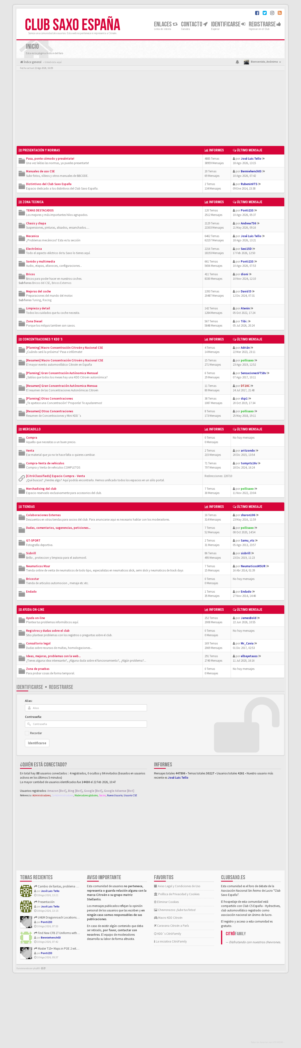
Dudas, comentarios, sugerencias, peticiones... (58, 528)
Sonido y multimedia (40, 261)
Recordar (36, 733)
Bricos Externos (61, 283)
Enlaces (163, 24)
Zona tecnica (33, 202)
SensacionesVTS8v (253, 373)
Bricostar (32, 579)
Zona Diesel (34, 321)
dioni (244, 274)
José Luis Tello (251, 159)
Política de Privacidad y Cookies (178, 894)
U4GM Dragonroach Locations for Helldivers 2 (66, 917)
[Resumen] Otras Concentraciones (49, 411)
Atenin (245, 308)
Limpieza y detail (38, 308)
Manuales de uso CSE (40, 171)
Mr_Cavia (247, 643)
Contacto (192, 24)
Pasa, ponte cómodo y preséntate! (50, 159)
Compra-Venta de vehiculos (45, 463)
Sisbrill (31, 553)
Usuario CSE (130, 795)
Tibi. (244, 321)
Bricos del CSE (41, 283)
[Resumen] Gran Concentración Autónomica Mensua (61, 386)
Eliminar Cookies (167, 902)
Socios (102, 795)
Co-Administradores (62, 795)
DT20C (245, 386)
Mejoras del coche (38, 291)
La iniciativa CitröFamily (171, 941)
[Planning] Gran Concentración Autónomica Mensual (62, 373)
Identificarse (29, 687)
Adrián (245, 348)
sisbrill (245, 553)
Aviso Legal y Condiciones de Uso (178, 886)
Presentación (46, 902)
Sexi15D (246, 249)
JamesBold (248, 618)
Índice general (32, 62)
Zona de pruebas (37, 669)
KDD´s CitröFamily (169, 934)
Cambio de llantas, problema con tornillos (64, 886)
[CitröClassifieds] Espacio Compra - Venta (55, 476)
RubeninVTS (249, 184)
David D (246, 291)
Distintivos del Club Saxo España (48, 184)
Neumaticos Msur (38, 566)
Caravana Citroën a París (172, 926)
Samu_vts (247, 540)
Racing (47, 300)
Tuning (36, 300)
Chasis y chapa (36, 223)
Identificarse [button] (226, 24)
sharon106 (248, 515)
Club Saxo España (72, 25)
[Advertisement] (150, 109)
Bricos (30, 274)
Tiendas (29, 507)
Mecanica (32, 236)
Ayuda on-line (33, 609)
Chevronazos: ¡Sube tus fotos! (176, 910)
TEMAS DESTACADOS (40, 210)
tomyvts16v (249, 463)
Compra (31, 438)
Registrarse (263, 24)
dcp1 (244, 399)
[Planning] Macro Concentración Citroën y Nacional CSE (64, 348)
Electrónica (34, 249)
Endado (31, 592)
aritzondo (248, 451)
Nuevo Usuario (115, 795)
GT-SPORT (33, 540)
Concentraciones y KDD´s (43, 339)
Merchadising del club (41, 489)
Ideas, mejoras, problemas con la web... (53, 656)
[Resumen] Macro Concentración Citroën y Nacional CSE (64, 360)
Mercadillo (32, 429)
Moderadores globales (86, 795)
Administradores (41, 795)
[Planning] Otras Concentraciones (49, 399)
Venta (30, 451)
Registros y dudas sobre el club (48, 631)
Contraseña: (33, 717)
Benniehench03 (251, 171)
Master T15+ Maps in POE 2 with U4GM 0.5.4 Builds (68, 949)
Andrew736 (248, 223)
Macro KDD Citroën (170, 918)
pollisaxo (247, 360)
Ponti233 (247, 210)
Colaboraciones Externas (43, 515)
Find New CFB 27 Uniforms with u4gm (61, 933)
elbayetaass (249, 656)
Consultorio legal (38, 643)
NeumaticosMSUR (253, 566)
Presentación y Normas (41, 150)
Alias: (28, 701)
